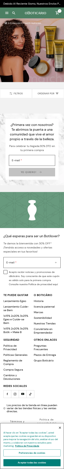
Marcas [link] (38, 312)
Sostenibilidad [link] (43, 318)
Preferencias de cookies (32, 452)
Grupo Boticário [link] (44, 360)
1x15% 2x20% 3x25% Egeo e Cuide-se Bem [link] (15, 319)
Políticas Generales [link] (15, 355)
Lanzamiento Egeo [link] (14, 301)
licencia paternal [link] (44, 306)
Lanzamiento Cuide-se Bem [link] (16, 308)
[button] (6, 13)
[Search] (13, 13)
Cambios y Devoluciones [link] (11, 377)
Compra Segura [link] (13, 369)
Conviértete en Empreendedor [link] (43, 330)
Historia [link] (39, 301)
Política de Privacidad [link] (10, 347)
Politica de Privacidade (27, 446)
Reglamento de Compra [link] (12, 362)
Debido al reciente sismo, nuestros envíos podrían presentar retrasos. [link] (32, 3)
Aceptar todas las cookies (32, 462)
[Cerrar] (60, 427)
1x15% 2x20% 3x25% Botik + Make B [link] (15, 330)
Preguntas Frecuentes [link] (41, 347)
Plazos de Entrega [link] (45, 355)
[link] (6, 23)
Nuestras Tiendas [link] (45, 323)
